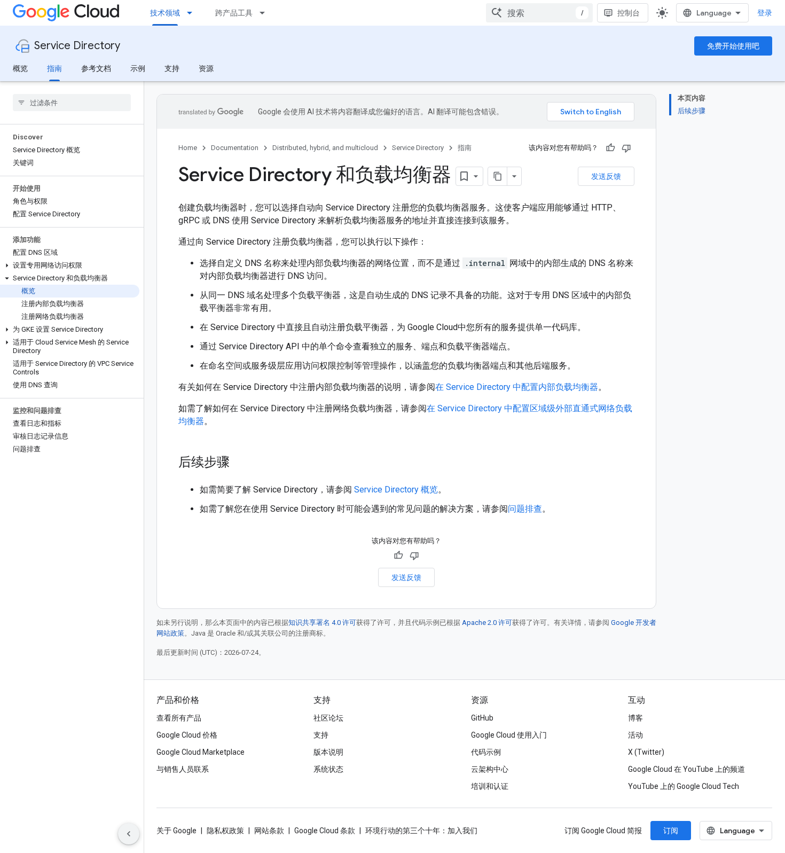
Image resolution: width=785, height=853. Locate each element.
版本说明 (328, 752)
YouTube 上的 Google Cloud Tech (683, 786)
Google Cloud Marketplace (200, 752)
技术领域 (165, 13)
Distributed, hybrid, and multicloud (325, 148)
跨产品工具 (234, 13)
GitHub (482, 718)
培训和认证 (489, 786)
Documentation (234, 148)
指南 (54, 68)
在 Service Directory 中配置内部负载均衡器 (516, 387)
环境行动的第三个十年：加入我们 (421, 830)
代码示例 (486, 752)
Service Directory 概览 (396, 489)
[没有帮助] (626, 148)
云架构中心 (489, 769)
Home (187, 148)
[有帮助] (610, 148)
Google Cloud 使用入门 (509, 735)
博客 (635, 718)
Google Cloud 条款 (324, 830)
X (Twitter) (646, 752)
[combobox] (539, 12)
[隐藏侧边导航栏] (128, 833)
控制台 (628, 13)
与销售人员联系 (182, 769)
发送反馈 (606, 176)
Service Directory (77, 45)
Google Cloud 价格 (186, 735)
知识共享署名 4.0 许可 (322, 623)
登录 (764, 13)
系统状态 (328, 769)
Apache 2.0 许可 (487, 623)
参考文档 (96, 68)
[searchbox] (72, 102)
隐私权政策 (225, 830)
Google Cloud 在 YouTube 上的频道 (686, 769)
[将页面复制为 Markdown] (497, 176)
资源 (206, 68)
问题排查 (525, 509)
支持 (171, 68)
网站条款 (269, 830)
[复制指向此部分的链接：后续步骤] (240, 463)
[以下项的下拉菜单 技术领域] (193, 13)
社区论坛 (328, 718)
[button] (69, 265)
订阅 (670, 830)
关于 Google (176, 830)
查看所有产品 (178, 718)
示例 (137, 68)
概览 (20, 68)
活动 (635, 735)
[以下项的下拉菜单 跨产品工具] (265, 13)
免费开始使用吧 (733, 46)
